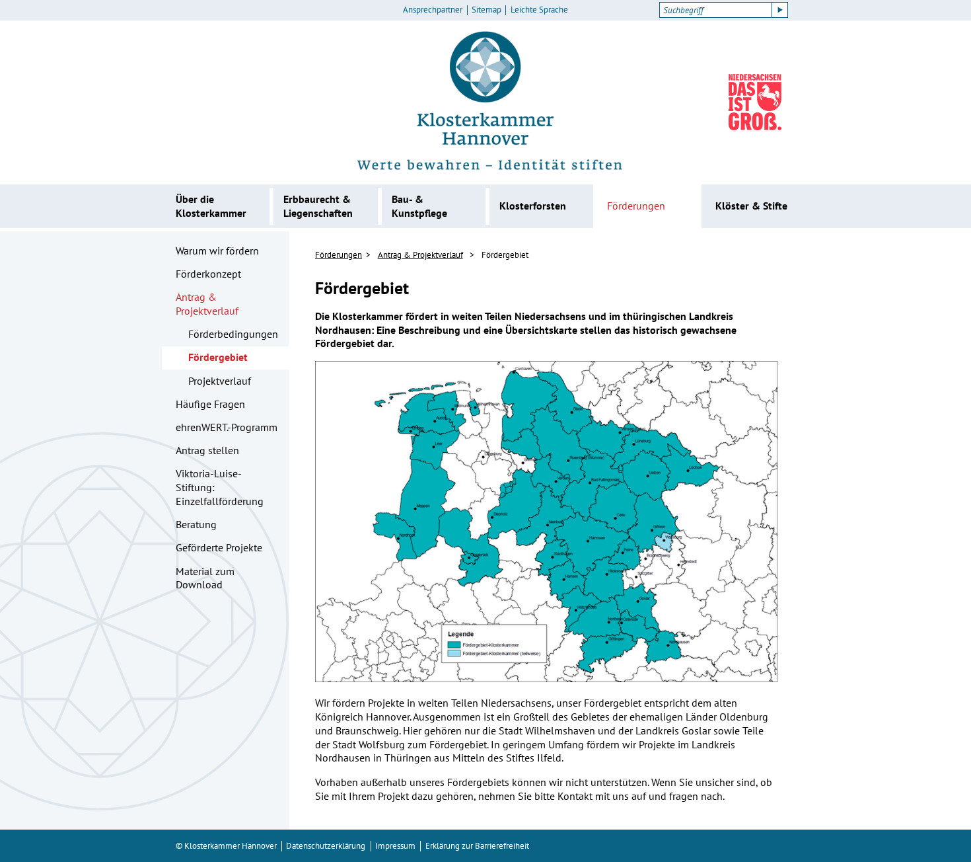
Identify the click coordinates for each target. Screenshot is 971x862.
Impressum (395, 845)
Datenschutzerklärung (325, 845)
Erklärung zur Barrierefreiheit (477, 845)
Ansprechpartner (432, 10)
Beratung (196, 524)
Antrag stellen (207, 450)
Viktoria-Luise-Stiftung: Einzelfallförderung (220, 487)
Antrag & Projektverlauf (207, 303)
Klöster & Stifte (751, 205)
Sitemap (486, 10)
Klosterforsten (532, 205)
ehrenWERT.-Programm (226, 427)
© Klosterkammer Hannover (226, 845)
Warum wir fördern (217, 250)
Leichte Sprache (539, 10)
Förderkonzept (208, 273)
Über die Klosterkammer (211, 205)
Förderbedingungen (233, 333)
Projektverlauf (219, 380)
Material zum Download (205, 578)
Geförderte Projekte (219, 547)
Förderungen (636, 205)
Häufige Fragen (210, 404)
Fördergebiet (218, 357)
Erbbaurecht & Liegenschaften (318, 205)
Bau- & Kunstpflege (419, 205)
